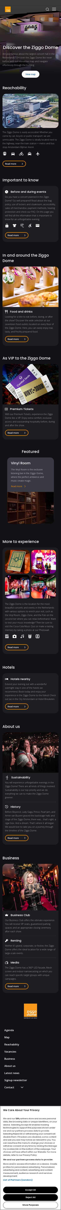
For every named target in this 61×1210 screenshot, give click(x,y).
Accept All (30, 1189)
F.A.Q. (10, 1093)
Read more (16, 486)
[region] (30, 1158)
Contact (11, 1097)
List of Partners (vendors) (18, 1179)
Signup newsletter (15, 1080)
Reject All (31, 1197)
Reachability (11, 1044)
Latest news (11, 1073)
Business (9, 1058)
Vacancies (10, 1051)
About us (9, 1066)
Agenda (9, 1030)
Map (7, 1037)
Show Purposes (30, 1204)
